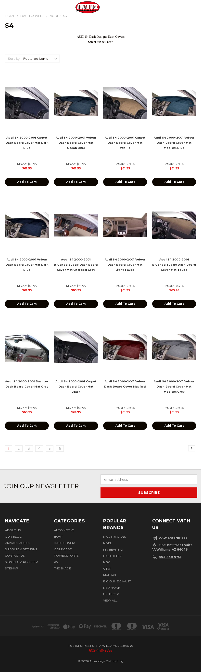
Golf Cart (63, 549)
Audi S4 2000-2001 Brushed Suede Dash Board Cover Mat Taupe (174, 264)
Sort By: (14, 58)
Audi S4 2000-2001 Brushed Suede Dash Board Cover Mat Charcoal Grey (76, 264)
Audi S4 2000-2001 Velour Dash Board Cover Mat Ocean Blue (76, 143)
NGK (106, 562)
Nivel (107, 543)
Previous (192, 653)
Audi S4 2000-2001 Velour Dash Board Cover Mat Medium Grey (174, 386)
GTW (107, 568)
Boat (58, 536)
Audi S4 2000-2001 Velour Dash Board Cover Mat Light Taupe (125, 264)
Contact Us (15, 555)
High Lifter (112, 556)
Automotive (64, 530)
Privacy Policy (17, 543)
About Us (13, 530)
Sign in (10, 562)
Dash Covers (65, 543)
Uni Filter (111, 594)
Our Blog (13, 536)
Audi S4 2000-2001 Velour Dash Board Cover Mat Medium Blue (174, 143)
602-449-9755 (170, 557)
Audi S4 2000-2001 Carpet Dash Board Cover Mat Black (75, 386)
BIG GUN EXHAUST (117, 581)
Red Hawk (111, 587)
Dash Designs (114, 537)
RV (56, 562)
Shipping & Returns (21, 549)
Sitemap (11, 568)
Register (30, 562)
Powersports (66, 555)
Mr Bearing (113, 549)
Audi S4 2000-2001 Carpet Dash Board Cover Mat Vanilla (125, 143)
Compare (25, 107)
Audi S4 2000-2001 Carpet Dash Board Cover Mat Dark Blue (27, 143)
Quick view (27, 98)
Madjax (109, 575)
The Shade (62, 568)
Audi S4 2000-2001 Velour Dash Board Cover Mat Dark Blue (27, 264)
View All (110, 600)
